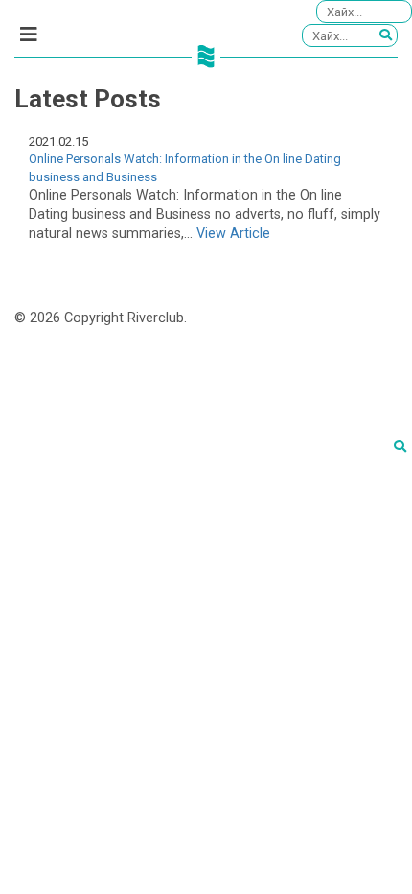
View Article (233, 233)
